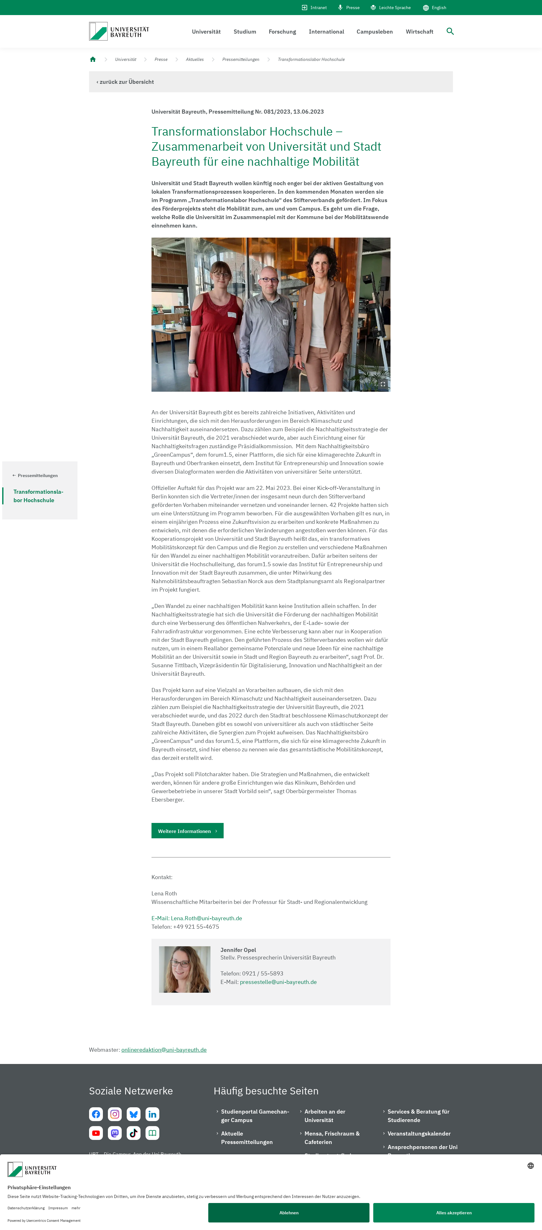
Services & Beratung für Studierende (418, 1116)
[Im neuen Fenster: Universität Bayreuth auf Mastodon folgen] (115, 1133)
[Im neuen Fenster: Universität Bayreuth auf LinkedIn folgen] (152, 1114)
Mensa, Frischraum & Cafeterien (332, 1138)
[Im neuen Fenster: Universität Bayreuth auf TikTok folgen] (134, 1133)
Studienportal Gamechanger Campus (255, 1116)
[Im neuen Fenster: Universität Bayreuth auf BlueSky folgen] (134, 1114)
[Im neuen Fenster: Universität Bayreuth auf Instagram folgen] (115, 1114)
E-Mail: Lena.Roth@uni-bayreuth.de (196, 918)
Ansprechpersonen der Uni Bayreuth (423, 1151)
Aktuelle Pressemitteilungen (247, 1138)
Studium (245, 31)
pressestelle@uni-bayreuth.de (278, 982)
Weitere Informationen (184, 831)
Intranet (319, 7)
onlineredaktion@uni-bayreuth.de (164, 1049)
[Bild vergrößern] (271, 315)
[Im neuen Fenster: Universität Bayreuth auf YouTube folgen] (96, 1133)
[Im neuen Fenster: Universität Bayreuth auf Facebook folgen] (96, 1114)
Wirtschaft (419, 31)
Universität (206, 31)
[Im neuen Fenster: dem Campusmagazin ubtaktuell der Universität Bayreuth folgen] (152, 1133)
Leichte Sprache (395, 7)
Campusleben (375, 31)
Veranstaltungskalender (419, 1133)
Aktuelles (195, 59)
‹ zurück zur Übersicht (125, 81)
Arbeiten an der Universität (325, 1116)
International (326, 31)
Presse (353, 7)
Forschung (282, 31)
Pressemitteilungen (240, 59)
